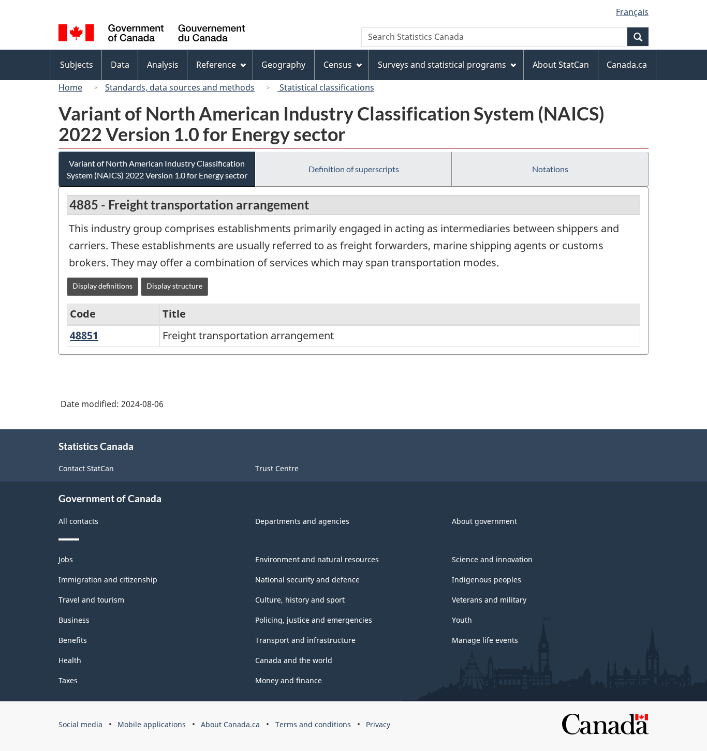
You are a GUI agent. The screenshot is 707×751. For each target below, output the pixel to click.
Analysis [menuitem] (163, 64)
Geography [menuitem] (283, 64)
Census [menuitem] (337, 64)
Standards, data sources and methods (180, 87)
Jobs (65, 559)
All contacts (78, 521)
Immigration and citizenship (107, 579)
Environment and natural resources (317, 559)
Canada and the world (293, 660)
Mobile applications (151, 724)
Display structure (174, 285)
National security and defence (307, 579)
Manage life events (485, 640)
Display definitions (102, 285)
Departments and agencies (302, 521)
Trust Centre (277, 468)
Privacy (378, 724)
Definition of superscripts (353, 169)
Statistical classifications (325, 87)
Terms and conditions (313, 724)
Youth (462, 620)
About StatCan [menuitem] (561, 64)
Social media (80, 724)
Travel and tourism (91, 600)
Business (74, 620)
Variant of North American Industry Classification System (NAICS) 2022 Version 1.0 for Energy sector (157, 169)
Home (70, 87)
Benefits (72, 640)
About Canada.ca (230, 724)
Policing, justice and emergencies (313, 620)
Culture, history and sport (300, 600)
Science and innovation (492, 559)
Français (632, 12)
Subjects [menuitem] (76, 64)
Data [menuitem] (120, 64)
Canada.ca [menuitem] (627, 64)
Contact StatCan (86, 468)
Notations (550, 169)
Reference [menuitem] (216, 64)
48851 (84, 335)
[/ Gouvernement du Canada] (151, 34)
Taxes (68, 680)
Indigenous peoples (486, 579)
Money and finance (288, 680)
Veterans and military (489, 600)
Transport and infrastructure (305, 640)
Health (69, 660)
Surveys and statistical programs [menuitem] (442, 64)
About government (484, 521)
